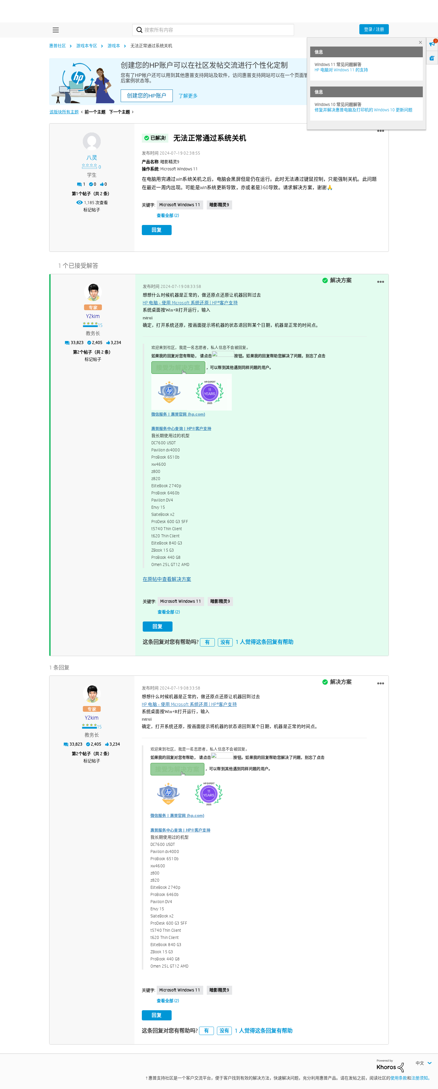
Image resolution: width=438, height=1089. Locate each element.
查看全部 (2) (168, 215)
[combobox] (213, 30)
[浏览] (54, 29)
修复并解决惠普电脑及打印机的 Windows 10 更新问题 (363, 109)
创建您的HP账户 (147, 96)
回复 (157, 230)
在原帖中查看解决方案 (167, 579)
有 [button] (207, 642)
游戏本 (114, 45)
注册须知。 (421, 1078)
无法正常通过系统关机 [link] (151, 45)
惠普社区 (57, 45)
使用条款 (398, 1078)
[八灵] (92, 141)
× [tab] (420, 42)
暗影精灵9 (219, 204)
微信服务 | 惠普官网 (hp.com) (178, 414)
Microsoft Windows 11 (180, 204)
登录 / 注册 (374, 29)
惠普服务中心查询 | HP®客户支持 (181, 428)
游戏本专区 (86, 45)
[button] (380, 131)
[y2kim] (93, 292)
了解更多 (188, 95)
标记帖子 (91, 209)
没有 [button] (225, 642)
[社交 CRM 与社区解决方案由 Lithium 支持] (390, 1065)
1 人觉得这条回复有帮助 (264, 641)
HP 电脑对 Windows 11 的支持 (341, 70)
